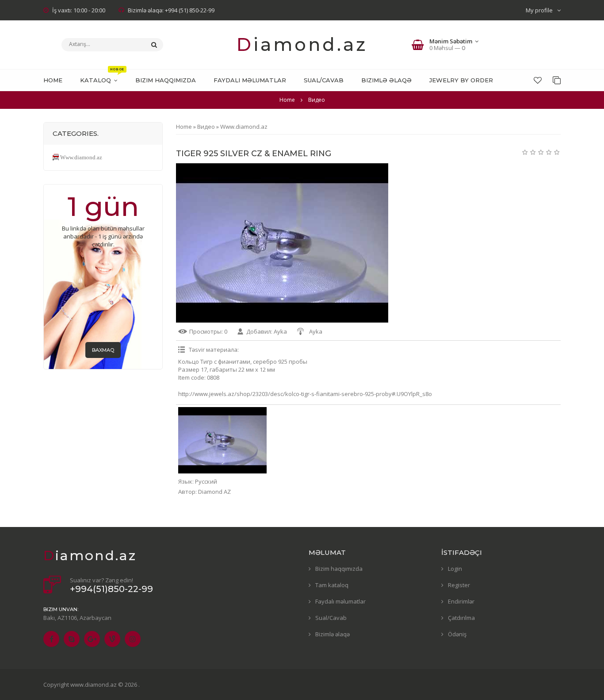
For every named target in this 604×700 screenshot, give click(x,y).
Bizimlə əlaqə (332, 634)
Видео (206, 127)
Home (287, 100)
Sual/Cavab (331, 618)
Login (455, 569)
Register (459, 585)
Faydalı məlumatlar (340, 601)
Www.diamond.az (244, 127)
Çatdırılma (461, 618)
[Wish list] (538, 80)
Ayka (280, 331)
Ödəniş (457, 634)
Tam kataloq (331, 585)
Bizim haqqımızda (339, 569)
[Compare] (557, 80)
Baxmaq (103, 350)
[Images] (222, 440)
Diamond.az (302, 44)
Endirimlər (461, 601)
